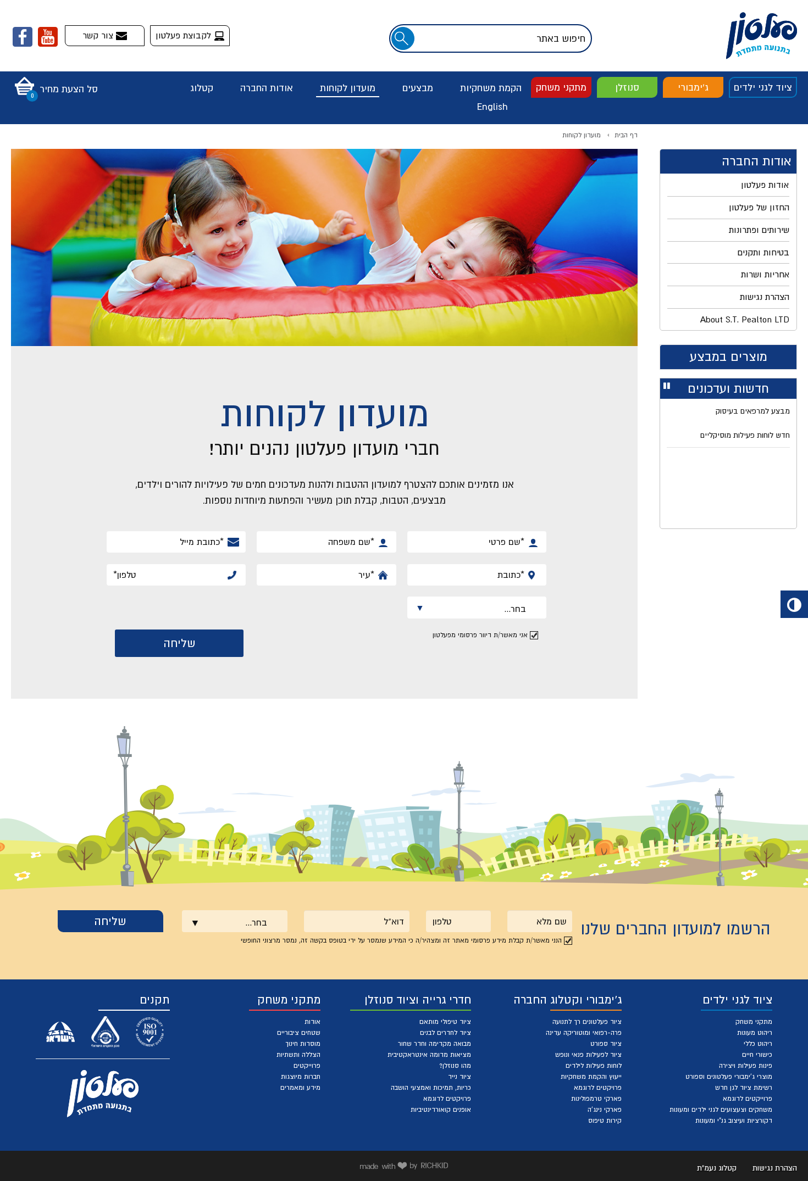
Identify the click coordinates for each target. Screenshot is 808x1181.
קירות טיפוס (605, 1120)
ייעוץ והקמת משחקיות (591, 1076)
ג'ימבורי (693, 87)
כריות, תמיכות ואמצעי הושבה (431, 1087)
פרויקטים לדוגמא (598, 1087)
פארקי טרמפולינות (596, 1098)
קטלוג (201, 87)
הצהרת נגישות (774, 1167)
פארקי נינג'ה (605, 1109)
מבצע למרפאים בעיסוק (753, 410)
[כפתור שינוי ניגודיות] (794, 604)
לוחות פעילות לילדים (594, 1065)
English (492, 106)
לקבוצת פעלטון (185, 35)
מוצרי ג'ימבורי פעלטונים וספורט (728, 1076)
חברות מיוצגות (300, 1076)
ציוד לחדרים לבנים (445, 1033)
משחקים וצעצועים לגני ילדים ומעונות (720, 1109)
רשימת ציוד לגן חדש (743, 1087)
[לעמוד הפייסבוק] (22, 36)
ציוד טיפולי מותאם (445, 1022)
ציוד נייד (459, 1076)
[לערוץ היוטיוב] (47, 36)
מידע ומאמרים (300, 1087)
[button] (53, 82)
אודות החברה (266, 87)
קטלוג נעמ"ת (717, 1167)
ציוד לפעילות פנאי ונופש (588, 1055)
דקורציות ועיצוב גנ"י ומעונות (733, 1120)
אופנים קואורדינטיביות (441, 1109)
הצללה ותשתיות (298, 1055)
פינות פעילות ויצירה (745, 1065)
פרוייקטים (307, 1065)
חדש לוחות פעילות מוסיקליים (745, 435)
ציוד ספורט (606, 1044)
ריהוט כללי (758, 1044)
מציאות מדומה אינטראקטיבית (429, 1055)
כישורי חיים (757, 1055)
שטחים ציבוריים (298, 1033)
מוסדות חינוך (302, 1044)
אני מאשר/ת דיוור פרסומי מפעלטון (480, 635)
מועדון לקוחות (347, 87)
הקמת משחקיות (491, 87)
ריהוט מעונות (754, 1033)
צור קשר (99, 35)
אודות (312, 1022)
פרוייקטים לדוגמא (747, 1098)
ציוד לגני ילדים (763, 87)
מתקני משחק (561, 87)
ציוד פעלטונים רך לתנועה (587, 1022)
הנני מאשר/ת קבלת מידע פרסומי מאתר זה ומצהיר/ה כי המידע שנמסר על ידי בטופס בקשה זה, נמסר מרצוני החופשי (401, 940)
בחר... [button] (496, 611)
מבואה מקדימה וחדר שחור (434, 1044)
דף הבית (626, 135)
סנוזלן (627, 87)
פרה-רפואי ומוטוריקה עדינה (584, 1033)
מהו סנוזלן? (455, 1065)
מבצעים (417, 87)
